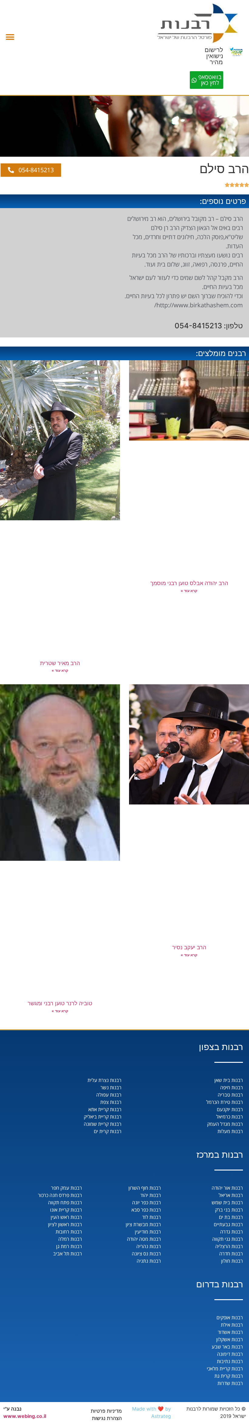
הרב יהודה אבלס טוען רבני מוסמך (189, 583)
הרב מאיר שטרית (60, 663)
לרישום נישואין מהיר (214, 56)
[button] (10, 37)
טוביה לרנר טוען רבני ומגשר (60, 1003)
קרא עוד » (189, 590)
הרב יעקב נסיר (189, 947)
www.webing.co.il (24, 1416)
